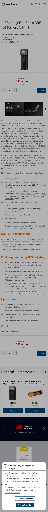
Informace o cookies (12, 493)
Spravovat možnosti (25, 498)
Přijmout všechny (25, 505)
